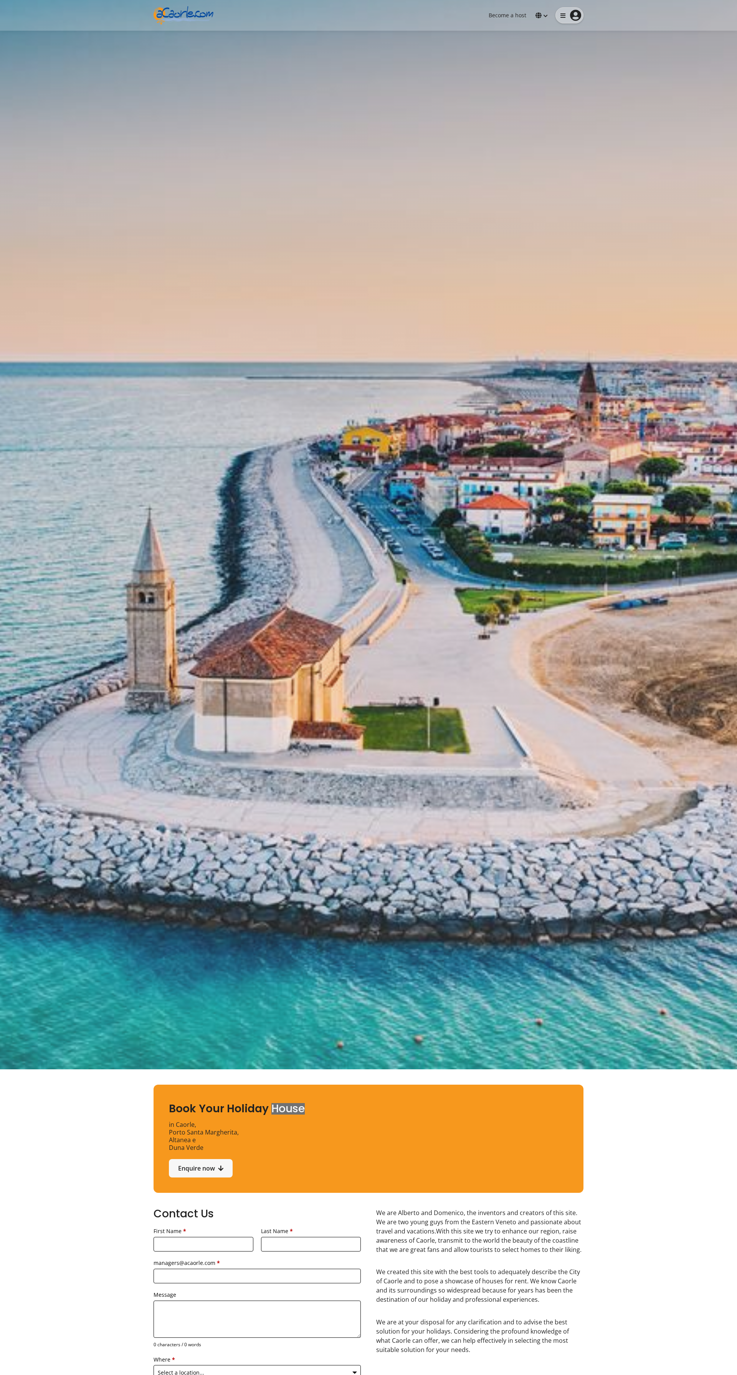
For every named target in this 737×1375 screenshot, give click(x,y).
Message (165, 1294)
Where (164, 1359)
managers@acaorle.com (187, 1262)
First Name (170, 1231)
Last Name (277, 1231)
